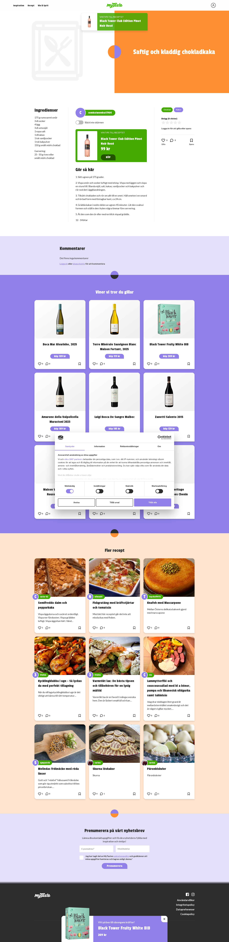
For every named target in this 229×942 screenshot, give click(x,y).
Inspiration (18, 5)
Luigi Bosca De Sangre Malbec (114, 417)
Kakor (178, 110)
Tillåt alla (153, 502)
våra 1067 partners (73, 459)
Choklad (167, 110)
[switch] (99, 491)
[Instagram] (193, 894)
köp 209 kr (169, 356)
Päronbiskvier (156, 769)
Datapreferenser (185, 909)
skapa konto (79, 263)
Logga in (64, 263)
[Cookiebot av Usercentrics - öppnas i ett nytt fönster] (159, 437)
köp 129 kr (169, 428)
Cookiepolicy (187, 914)
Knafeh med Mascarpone (164, 603)
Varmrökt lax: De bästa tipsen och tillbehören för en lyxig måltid (113, 685)
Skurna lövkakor (104, 769)
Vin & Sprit (43, 5)
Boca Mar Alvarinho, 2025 (60, 344)
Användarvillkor (186, 900)
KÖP (108, 157)
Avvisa (76, 502)
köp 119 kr (114, 356)
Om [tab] (159, 446)
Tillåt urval (114, 502)
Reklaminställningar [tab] (129, 446)
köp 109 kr (60, 356)
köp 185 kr (114, 428)
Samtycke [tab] (69, 446)
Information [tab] (99, 446)
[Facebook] (187, 894)
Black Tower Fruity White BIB (169, 344)
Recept (31, 5)
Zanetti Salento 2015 (169, 417)
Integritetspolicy (185, 904)
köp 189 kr (60, 428)
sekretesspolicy (121, 856)
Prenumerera (114, 866)
